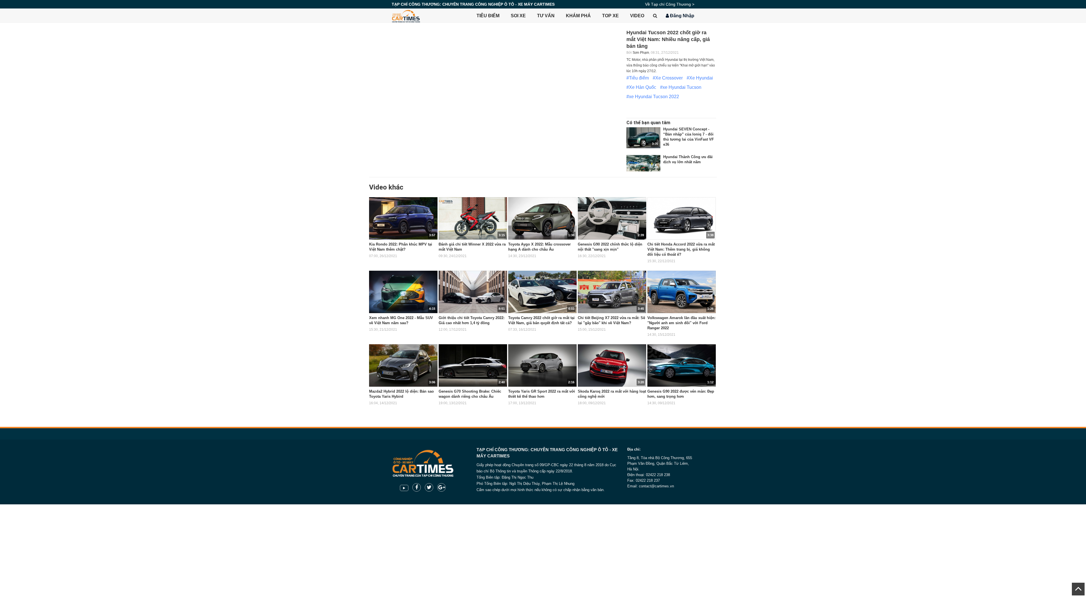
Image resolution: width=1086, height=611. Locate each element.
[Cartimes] (406, 15)
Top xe (610, 15)
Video (637, 15)
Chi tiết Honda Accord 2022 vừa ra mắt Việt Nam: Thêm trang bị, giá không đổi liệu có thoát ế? (681, 249)
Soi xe (518, 15)
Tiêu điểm (488, 15)
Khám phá (578, 15)
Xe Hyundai (701, 78)
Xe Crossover (669, 78)
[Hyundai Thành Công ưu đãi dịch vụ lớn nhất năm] (643, 165)
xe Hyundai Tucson (682, 87)
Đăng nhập (681, 15)
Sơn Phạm (641, 53)
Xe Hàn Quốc (642, 87)
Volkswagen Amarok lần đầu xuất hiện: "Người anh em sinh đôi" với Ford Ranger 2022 (681, 323)
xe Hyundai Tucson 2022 (654, 96)
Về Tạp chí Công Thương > (669, 4)
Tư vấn (546, 15)
